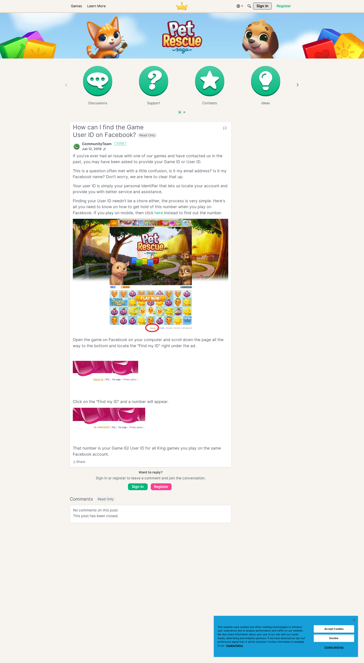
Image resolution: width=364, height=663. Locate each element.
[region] (286, 636)
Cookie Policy (234, 645)
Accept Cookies (334, 628)
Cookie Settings (334, 647)
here (159, 212)
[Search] (249, 6)
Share (79, 462)
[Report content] (224, 128)
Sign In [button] (138, 486)
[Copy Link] (104, 149)
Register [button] (161, 486)
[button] (76, 146)
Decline (333, 638)
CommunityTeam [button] (96, 144)
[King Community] (182, 6)
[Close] (354, 620)
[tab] (179, 112)
